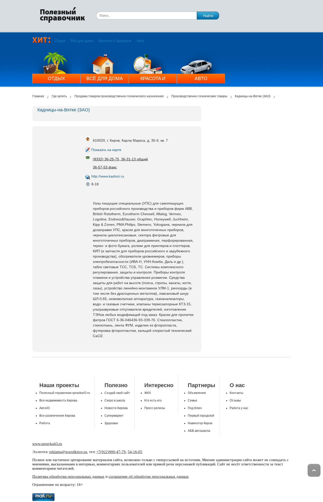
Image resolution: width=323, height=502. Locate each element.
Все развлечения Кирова (57, 415)
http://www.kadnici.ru (107, 176)
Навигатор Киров (200, 423)
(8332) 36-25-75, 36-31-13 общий (120, 159)
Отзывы (235, 400)
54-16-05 (135, 452)
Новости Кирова (116, 408)
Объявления (197, 393)
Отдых (60, 41)
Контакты (236, 393)
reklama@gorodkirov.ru (68, 452)
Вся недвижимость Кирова (58, 400)
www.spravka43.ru (47, 444)
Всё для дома (82, 41)
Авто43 (44, 408)
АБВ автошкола (199, 431)
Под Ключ (195, 408)
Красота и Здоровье (114, 41)
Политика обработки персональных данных (68, 476)
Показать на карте (106, 150)
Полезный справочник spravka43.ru (64, 393)
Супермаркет (114, 415)
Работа (44, 423)
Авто (140, 41)
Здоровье (111, 423)
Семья (192, 400)
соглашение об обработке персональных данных (149, 476)
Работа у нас (239, 408)
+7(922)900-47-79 (111, 452)
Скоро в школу (114, 400)
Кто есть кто (153, 400)
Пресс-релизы (154, 408)
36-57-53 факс (105, 167)
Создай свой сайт (117, 393)
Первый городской (201, 415)
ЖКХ (147, 393)
